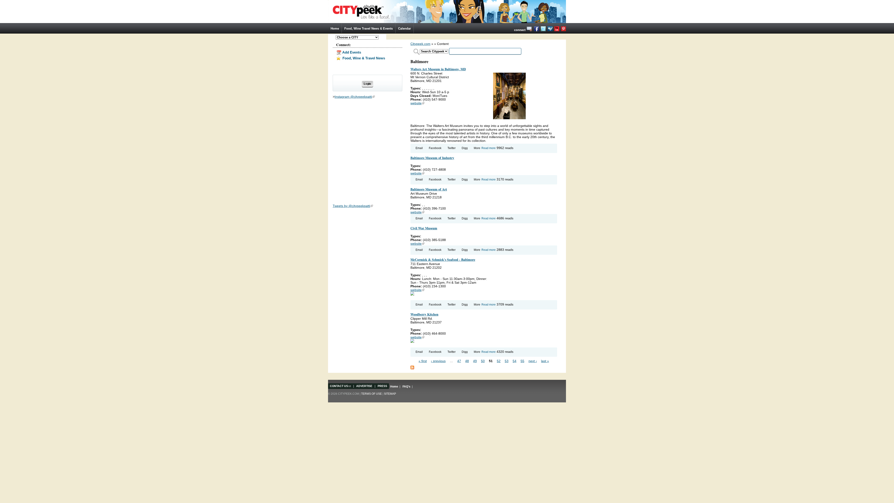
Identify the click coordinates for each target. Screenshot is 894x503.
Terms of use (371, 393)
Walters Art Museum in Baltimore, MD (438, 69)
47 (459, 361)
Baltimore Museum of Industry (432, 157)
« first (423, 361)
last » (545, 361)
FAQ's (406, 386)
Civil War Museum (423, 228)
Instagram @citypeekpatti (355, 97)
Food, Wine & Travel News (363, 58)
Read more (488, 148)
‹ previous (438, 361)
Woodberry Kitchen (424, 314)
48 (467, 361)
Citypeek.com (420, 44)
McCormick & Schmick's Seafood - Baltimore (442, 259)
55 (522, 361)
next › (532, 361)
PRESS (382, 386)
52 (499, 361)
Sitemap (390, 393)
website (417, 103)
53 (506, 361)
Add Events (351, 52)
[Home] (447, 11)
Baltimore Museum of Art (428, 189)
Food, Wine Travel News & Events (368, 28)
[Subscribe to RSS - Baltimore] (412, 367)
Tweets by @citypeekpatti (353, 206)
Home (335, 28)
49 (475, 361)
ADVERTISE (364, 386)
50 (483, 361)
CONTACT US (340, 386)
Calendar (404, 28)
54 (514, 361)
